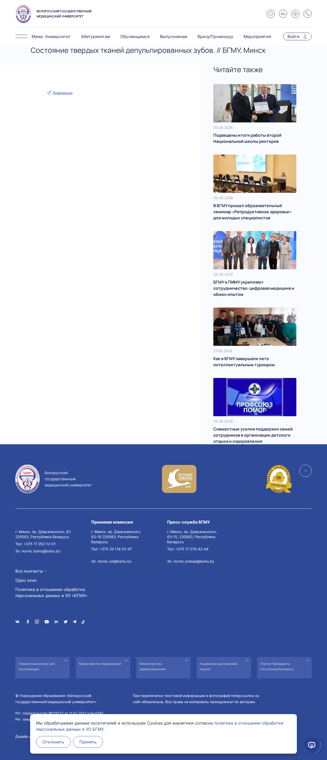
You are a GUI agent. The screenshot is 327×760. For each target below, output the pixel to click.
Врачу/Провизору (215, 36)
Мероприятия (257, 36)
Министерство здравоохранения (152, 666)
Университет (58, 36)
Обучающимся (135, 36)
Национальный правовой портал (219, 666)
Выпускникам (173, 36)
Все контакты (29, 571)
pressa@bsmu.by (199, 561)
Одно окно (26, 580)
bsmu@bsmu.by (47, 551)
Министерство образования (100, 664)
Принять (88, 741)
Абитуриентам (95, 36)
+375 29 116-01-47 (115, 549)
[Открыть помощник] (311, 745)
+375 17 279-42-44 (191, 549)
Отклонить (53, 741)
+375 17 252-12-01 (40, 544)
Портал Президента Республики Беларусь (277, 666)
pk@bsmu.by (120, 561)
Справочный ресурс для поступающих (36, 666)
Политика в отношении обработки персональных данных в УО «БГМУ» (51, 592)
